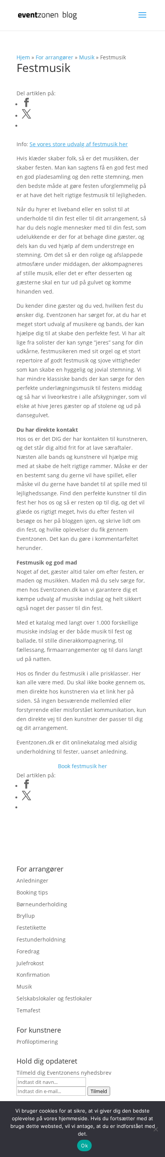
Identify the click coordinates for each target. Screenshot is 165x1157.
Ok (84, 1145)
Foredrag (28, 951)
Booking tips (32, 892)
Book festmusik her (82, 766)
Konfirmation (33, 974)
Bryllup (25, 915)
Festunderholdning (41, 939)
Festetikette (31, 927)
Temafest (28, 1010)
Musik (86, 57)
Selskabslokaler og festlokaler (54, 998)
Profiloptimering (37, 1041)
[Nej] (155, 1129)
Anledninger (32, 880)
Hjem (23, 57)
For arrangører (54, 57)
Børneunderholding (41, 904)
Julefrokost (30, 963)
